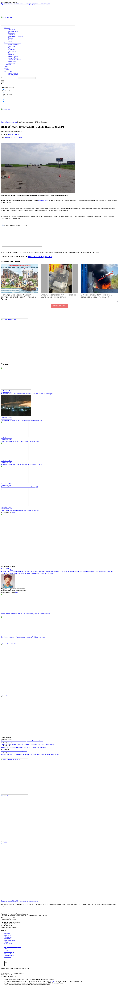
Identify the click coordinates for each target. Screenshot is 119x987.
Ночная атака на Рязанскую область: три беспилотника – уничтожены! (23, 747)
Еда (9, 53)
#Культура (7, 935)
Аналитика (11, 63)
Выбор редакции (13, 44)
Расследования (13, 56)
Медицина (11, 49)
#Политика (8, 938)
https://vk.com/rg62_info (40, 256)
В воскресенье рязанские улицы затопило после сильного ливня (21, 464)
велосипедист (9, 137)
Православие (12, 61)
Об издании (8, 71)
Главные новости (13, 134)
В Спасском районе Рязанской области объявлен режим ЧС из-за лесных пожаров (27, 394)
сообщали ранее (43, 200)
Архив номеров (13, 73)
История (11, 54)
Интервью (7, 64)
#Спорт (6, 942)
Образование (12, 51)
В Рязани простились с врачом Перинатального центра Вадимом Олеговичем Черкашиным (30, 754)
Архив (13, 512)
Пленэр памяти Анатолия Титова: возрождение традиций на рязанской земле (25, 613)
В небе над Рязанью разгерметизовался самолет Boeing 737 (19, 487)
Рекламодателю (13, 74)
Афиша (6, 69)
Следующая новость (59, 305)
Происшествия (13, 31)
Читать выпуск (5, 568)
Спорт (10, 41)
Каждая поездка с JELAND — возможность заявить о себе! (19, 901)
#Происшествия (9, 940)
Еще (11, 570)
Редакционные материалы (12, 43)
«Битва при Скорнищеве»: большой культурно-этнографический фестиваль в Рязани (27, 744)
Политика (11, 33)
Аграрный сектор (13, 58)
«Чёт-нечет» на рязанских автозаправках (14, 751)
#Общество (8, 937)
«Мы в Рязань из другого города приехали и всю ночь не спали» (21, 420)
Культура (11, 39)
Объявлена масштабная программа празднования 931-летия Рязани (22, 741)
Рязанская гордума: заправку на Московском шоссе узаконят (20, 510)
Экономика (11, 34)
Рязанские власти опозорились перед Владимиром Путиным (20, 441)
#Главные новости (6, 392)
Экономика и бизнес (14, 59)
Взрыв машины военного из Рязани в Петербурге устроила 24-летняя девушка (25, 4)
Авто (6, 68)
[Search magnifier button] (2, 81)
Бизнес (10, 38)
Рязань (3, 9)
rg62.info (52, 981)
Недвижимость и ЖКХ (15, 36)
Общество (11, 29)
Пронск (19, 137)
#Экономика (8, 943)
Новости (7, 28)
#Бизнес (7, 933)
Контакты (7, 957)
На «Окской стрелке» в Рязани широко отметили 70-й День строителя (23, 637)
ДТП (15, 137)
